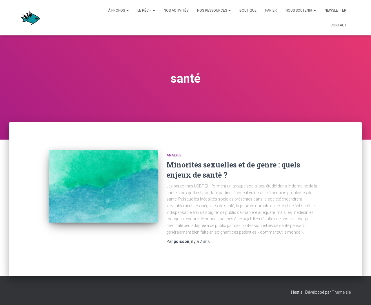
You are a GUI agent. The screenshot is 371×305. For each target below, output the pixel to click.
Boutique (248, 10)
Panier (271, 10)
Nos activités (176, 10)
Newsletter (335, 10)
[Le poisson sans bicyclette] (30, 17)
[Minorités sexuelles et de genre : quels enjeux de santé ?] (103, 186)
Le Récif (144, 10)
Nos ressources (212, 10)
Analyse (174, 155)
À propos (117, 10)
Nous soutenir (299, 10)
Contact (338, 25)
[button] (127, 10)
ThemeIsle (341, 292)
